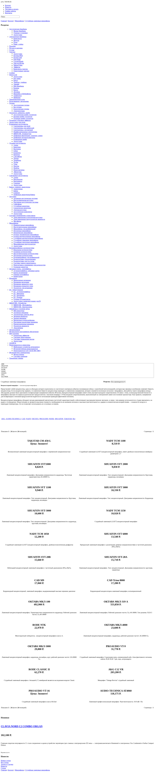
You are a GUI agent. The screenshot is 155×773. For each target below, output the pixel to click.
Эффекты (16, 67)
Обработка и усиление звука (19, 309)
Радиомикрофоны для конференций (26, 257)
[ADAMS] (77, 373)
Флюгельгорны (18, 170)
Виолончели (17, 179)
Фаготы (16, 166)
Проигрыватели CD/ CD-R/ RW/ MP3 (26, 351)
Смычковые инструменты (18, 175)
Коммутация (17, 276)
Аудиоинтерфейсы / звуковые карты (26, 271)
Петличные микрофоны (22, 231)
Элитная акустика (19, 210)
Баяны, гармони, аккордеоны (19, 187)
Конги (15, 90)
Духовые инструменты (17, 143)
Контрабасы (17, 181)
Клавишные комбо (20, 139)
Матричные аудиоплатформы (24, 320)
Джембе (16, 84)
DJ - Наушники (18, 295)
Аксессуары (17, 35)
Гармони (16, 193)
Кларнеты (17, 153)
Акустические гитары (21, 105)
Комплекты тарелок (20, 69)
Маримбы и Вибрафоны (22, 94)
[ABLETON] (77, 366)
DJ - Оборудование (16, 290)
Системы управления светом (23, 339)
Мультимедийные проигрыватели (25, 349)
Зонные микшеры (19, 318)
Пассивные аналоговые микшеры (25, 322)
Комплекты (17, 38)
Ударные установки (20, 33)
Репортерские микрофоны (22, 233)
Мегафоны (17, 221)
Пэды (15, 42)
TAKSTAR (68, 419)
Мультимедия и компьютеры (19, 352)
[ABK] (77, 364)
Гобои (15, 151)
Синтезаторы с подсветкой (23, 130)
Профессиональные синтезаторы (25, 132)
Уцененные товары (16, 358)
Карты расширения (20, 273)
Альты (15, 145)
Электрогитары (19, 111)
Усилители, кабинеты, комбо (19, 113)
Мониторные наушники (22, 280)
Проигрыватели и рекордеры (19, 345)
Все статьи (5, 762)
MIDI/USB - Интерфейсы (22, 305)
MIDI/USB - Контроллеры (22, 307)
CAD (23, 419)
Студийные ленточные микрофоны (26, 242)
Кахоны (16, 88)
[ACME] (77, 369)
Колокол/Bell (18, 56)
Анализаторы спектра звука (23, 314)
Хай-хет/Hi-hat (18, 63)
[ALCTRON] (77, 377)
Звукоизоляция (14, 330)
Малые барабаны (19, 31)
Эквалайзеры (18, 328)
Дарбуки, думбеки (20, 82)
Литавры (16, 92)
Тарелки (12, 52)
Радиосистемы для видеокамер (24, 259)
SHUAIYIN (59, 419)
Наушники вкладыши (21, 282)
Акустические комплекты (22, 212)
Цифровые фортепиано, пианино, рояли (27, 135)
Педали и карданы (16, 48)
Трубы (15, 162)
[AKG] (77, 375)
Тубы (15, 164)
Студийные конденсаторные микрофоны (28, 238)
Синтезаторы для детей (21, 126)
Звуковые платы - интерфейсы (20, 269)
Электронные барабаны (17, 37)
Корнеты (16, 155)
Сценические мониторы (22, 208)
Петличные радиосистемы (22, 255)
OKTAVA (35, 419)
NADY (28, 419)
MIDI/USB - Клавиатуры (22, 134)
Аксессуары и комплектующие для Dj (27, 301)
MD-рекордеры (18, 311)
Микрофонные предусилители (24, 244)
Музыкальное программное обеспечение (24, 332)
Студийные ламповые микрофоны (37, 21)
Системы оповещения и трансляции (22, 215)
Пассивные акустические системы (25, 202)
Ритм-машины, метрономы (19, 101)
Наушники (13, 278)
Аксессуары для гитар (17, 122)
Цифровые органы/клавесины (24, 137)
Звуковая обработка (20, 316)
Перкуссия (13, 75)
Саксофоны (17, 156)
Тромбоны (17, 160)
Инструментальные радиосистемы (25, 253)
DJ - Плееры (17, 297)
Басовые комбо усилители (22, 116)
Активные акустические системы (25, 198)
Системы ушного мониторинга (24, 263)
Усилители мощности (21, 326)
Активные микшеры (20, 312)
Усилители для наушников (22, 288)
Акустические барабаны (18, 29)
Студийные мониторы (21, 206)
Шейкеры (16, 97)
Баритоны (17, 147)
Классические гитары (21, 109)
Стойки (12, 73)
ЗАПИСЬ (12, 343)
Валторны (17, 149)
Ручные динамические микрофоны (26, 234)
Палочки (12, 46)
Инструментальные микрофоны (24, 227)
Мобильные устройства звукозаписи (26, 347)
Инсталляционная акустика (23, 200)
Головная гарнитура (20, 267)
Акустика (12, 196)
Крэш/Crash (17, 57)
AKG (3, 419)
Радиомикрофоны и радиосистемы (21, 248)
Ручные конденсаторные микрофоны (26, 236)
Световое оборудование (22, 337)
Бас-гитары (17, 107)
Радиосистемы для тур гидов (23, 261)
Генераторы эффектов (21, 335)
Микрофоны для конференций (24, 229)
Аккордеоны (18, 189)
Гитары (12, 103)
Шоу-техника (14, 333)
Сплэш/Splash (18, 61)
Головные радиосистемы (22, 252)
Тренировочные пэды (17, 99)
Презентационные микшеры (23, 324)
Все (74, 419)
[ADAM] (77, 371)
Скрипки (16, 183)
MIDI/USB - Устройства (17, 303)
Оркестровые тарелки (21, 71)
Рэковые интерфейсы (21, 274)
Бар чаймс (17, 78)
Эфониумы (17, 172)
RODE (51, 419)
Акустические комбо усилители (24, 115)
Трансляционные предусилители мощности (29, 219)
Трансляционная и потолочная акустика (27, 217)
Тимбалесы (17, 96)
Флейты (16, 168)
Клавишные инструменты (18, 124)
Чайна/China (17, 65)
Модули (16, 40)
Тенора (16, 158)
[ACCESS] (77, 368)
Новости (4, 766)
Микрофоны (19, 21)
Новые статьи (6, 760)
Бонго (15, 80)
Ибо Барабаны (18, 86)
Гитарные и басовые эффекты (20, 120)
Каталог (11, 21)
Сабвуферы (17, 204)
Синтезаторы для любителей (23, 128)
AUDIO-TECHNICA (13, 419)
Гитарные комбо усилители (23, 118)
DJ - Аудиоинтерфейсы (21, 292)
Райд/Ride (17, 59)
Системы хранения (20, 356)
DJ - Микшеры (18, 293)
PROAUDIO (43, 419)
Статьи (3, 768)
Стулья (11, 50)
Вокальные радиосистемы (22, 250)
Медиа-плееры (18, 354)
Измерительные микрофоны (23, 225)
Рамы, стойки (18, 44)
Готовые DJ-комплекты (21, 299)
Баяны (15, 191)
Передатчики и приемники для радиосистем (29, 265)
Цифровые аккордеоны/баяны (24, 194)
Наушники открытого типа (23, 286)
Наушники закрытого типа (23, 284)
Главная (4, 21)
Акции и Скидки (7, 764)
